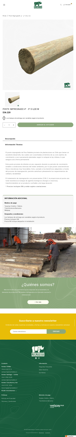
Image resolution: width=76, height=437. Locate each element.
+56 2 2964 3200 (6, 377)
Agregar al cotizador (45, 125)
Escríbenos (42, 372)
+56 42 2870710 (6, 369)
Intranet (47, 432)
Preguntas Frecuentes (45, 367)
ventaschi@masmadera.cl (9, 372)
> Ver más (38, 302)
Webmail (41, 432)
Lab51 (50, 429)
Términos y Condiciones (8, 401)
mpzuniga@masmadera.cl (9, 388)
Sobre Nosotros (43, 369)
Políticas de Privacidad (8, 398)
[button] (70, 436)
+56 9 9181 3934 (6, 385)
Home (5, 16)
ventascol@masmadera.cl (9, 380)
